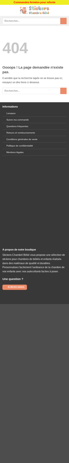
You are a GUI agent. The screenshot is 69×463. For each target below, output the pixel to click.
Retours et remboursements (20, 132)
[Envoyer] (63, 21)
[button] (4, 10)
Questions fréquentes (17, 126)
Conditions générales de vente (21, 139)
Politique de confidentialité (19, 145)
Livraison (11, 113)
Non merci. (34, 394)
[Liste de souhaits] (65, 10)
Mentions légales (15, 152)
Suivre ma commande (17, 119)
